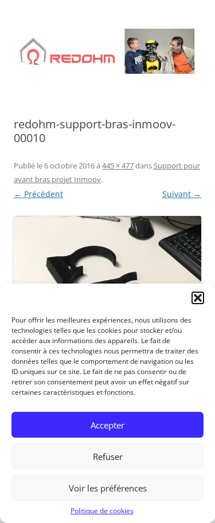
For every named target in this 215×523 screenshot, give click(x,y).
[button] (198, 298)
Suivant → (181, 193)
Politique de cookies (102, 511)
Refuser (108, 456)
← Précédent (38, 193)
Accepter (107, 425)
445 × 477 (118, 165)
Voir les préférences (108, 488)
